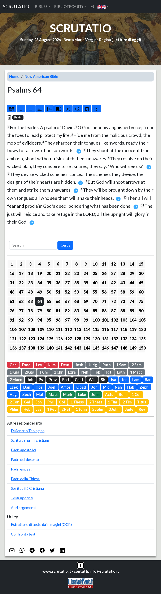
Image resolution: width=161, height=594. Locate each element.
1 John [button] (81, 409)
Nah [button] (118, 387)
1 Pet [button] (51, 409)
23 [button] (76, 273)
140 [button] (50, 347)
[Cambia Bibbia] (68, 108)
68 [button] (76, 301)
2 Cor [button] (14, 402)
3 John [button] (114, 409)
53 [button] (76, 291)
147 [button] (114, 347)
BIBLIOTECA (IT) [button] (68, 6)
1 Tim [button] (112, 402)
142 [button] (68, 347)
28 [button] (122, 273)
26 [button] (104, 273)
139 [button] (40, 347)
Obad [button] (81, 387)
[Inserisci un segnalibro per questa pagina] (96, 108)
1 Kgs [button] (14, 372)
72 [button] (113, 301)
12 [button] (113, 263)
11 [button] (104, 263)
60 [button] (141, 291)
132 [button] (114, 338)
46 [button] (12, 291)
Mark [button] (67, 394)
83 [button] (76, 310)
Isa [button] (113, 379)
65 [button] (49, 301)
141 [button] (59, 347)
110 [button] (50, 329)
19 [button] (39, 273)
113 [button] (77, 329)
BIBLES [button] (41, 6)
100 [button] (96, 319)
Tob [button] (97, 372)
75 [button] (141, 301)
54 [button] (85, 291)
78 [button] (30, 310)
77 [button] (21, 310)
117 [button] (114, 329)
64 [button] (39, 301)
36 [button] (58, 282)
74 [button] (132, 301)
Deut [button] (65, 365)
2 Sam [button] (137, 365)
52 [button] (67, 291)
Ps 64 (18, 117)
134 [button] (133, 338)
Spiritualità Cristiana (27, 488)
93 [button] (30, 319)
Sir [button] (103, 379)
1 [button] (12, 263)
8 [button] (76, 263)
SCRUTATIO (16, 6)
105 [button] (142, 319)
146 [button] (105, 347)
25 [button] (95, 273)
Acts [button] (109, 394)
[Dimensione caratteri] (21, 108)
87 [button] (113, 310)
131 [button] (105, 338)
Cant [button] (79, 379)
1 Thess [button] (77, 402)
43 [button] (122, 282)
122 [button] (22, 338)
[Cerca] (77, 108)
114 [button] (86, 329)
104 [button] (133, 319)
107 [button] (22, 329)
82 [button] (67, 310)
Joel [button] (51, 387)
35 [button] (49, 282)
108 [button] (31, 329)
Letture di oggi (126, 39)
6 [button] (58, 263)
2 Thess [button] (96, 402)
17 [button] (21, 273)
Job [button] (30, 379)
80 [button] (49, 310)
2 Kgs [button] (29, 372)
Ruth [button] (107, 365)
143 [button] (77, 347)
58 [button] (122, 291)
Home (14, 76)
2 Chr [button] (58, 372)
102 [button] (114, 319)
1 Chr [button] (43, 372)
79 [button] (39, 310)
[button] (103, 6)
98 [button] (76, 319)
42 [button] (113, 282)
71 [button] (104, 301)
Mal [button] (39, 394)
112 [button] (68, 329)
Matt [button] (53, 394)
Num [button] (52, 365)
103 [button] (123, 319)
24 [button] (85, 273)
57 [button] (113, 291)
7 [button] (67, 263)
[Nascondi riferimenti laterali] (39, 108)
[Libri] (11, 108)
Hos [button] (39, 387)
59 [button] (132, 291)
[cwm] (92, 6)
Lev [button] (39, 365)
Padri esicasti (21, 469)
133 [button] (123, 338)
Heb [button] (26, 409)
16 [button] (12, 273)
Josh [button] (79, 365)
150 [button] (142, 347)
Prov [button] (53, 379)
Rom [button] (122, 394)
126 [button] (59, 338)
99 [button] (85, 319)
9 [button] (85, 263)
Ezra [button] (72, 372)
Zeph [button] (144, 387)
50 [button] (49, 291)
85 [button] (95, 310)
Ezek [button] (14, 387)
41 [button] (104, 282)
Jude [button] (129, 409)
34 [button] (39, 282)
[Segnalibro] (87, 108)
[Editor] (49, 108)
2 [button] (21, 263)
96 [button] (58, 319)
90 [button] (141, 310)
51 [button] (58, 291)
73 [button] (122, 301)
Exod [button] (26, 365)
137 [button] (22, 347)
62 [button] (21, 301)
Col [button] (62, 402)
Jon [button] (94, 387)
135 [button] (142, 338)
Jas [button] (39, 409)
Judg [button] (93, 365)
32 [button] (21, 282)
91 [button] (12, 319)
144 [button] (86, 347)
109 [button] (40, 329)
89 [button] (132, 310)
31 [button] (12, 282)
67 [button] (67, 301)
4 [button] (39, 263)
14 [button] (132, 263)
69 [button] (85, 301)
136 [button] (13, 347)
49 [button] (39, 291)
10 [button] (95, 263)
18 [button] (30, 273)
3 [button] (30, 263)
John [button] (95, 394)
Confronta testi (23, 534)
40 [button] (95, 282)
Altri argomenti (23, 507)
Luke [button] (82, 394)
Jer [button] (124, 379)
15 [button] (141, 263)
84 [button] (85, 310)
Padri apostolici (23, 450)
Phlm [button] (14, 409)
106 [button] (13, 329)
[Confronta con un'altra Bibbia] (58, 108)
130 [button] (96, 338)
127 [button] (68, 338)
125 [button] (50, 338)
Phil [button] (50, 402)
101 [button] (105, 319)
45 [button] (141, 282)
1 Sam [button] (121, 365)
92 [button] (21, 319)
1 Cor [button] (136, 394)
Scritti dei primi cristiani (30, 440)
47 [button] (21, 291)
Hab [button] (130, 387)
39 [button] (85, 282)
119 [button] (133, 329)
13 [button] (122, 263)
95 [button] (49, 319)
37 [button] (67, 282)
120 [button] (142, 329)
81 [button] (58, 310)
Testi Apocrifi (22, 498)
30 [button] (141, 273)
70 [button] (95, 301)
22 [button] (67, 273)
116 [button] (105, 329)
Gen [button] (13, 365)
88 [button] (122, 310)
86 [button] (104, 310)
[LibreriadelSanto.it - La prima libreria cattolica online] (80, 582)
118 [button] (123, 329)
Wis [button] (92, 379)
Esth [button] (121, 372)
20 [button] (49, 273)
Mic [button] (106, 387)
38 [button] (76, 282)
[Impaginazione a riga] (30, 108)
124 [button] (40, 338)
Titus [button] (141, 402)
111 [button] (59, 329)
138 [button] (31, 347)
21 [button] (58, 273)
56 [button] (104, 291)
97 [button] (67, 319)
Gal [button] (27, 402)
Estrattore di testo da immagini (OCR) (41, 524)
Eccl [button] (65, 379)
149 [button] (133, 347)
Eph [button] (38, 402)
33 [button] (30, 282)
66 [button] (58, 301)
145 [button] (96, 347)
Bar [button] (148, 379)
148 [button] (123, 347)
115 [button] (96, 329)
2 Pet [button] (65, 409)
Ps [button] (41, 379)
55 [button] (95, 291)
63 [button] (30, 301)
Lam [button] (135, 379)
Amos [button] (66, 387)
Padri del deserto (25, 459)
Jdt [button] (108, 372)
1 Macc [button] (136, 372)
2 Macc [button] (16, 379)
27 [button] (113, 273)
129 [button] (86, 338)
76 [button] (12, 310)
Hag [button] (13, 394)
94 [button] (39, 319)
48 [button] (30, 291)
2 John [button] (97, 409)
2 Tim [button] (127, 402)
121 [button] (13, 338)
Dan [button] (26, 387)
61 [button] (12, 301)
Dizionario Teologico (27, 430)
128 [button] (77, 338)
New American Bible (41, 76)
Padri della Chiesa (25, 478)
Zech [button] (26, 394)
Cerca (65, 245)
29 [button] (132, 273)
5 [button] (49, 263)
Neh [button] (84, 372)
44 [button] (132, 282)
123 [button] (31, 338)
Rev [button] (142, 409)
